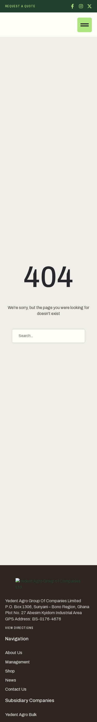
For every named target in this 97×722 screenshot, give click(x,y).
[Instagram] (81, 6)
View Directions (19, 628)
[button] (20, 6)
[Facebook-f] (72, 6)
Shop (10, 671)
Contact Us (15, 689)
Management (17, 662)
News (10, 680)
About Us (13, 652)
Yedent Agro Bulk (21, 714)
